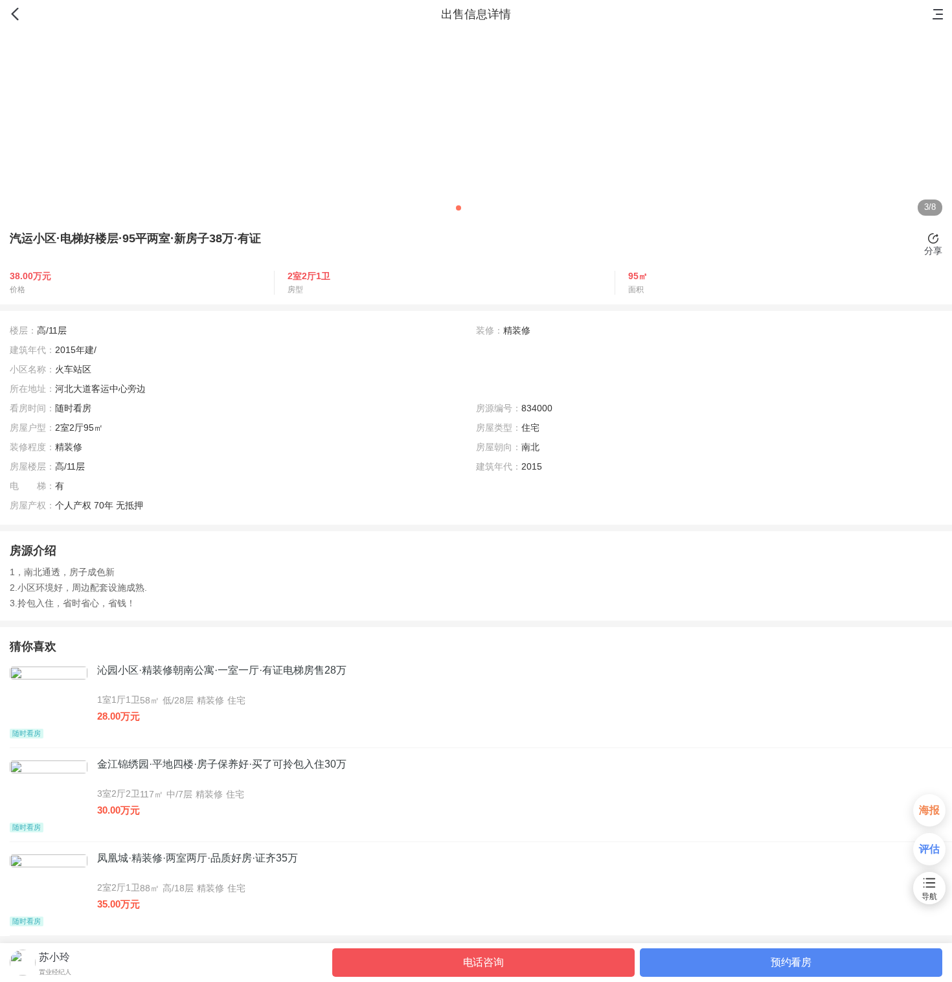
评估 (929, 848)
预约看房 (791, 962)
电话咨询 (483, 962)
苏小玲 (54, 957)
